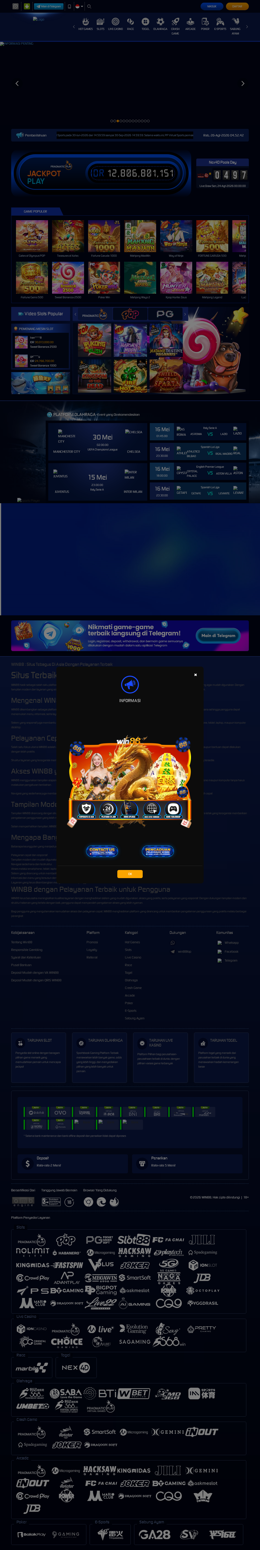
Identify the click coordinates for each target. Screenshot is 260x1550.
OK (130, 874)
